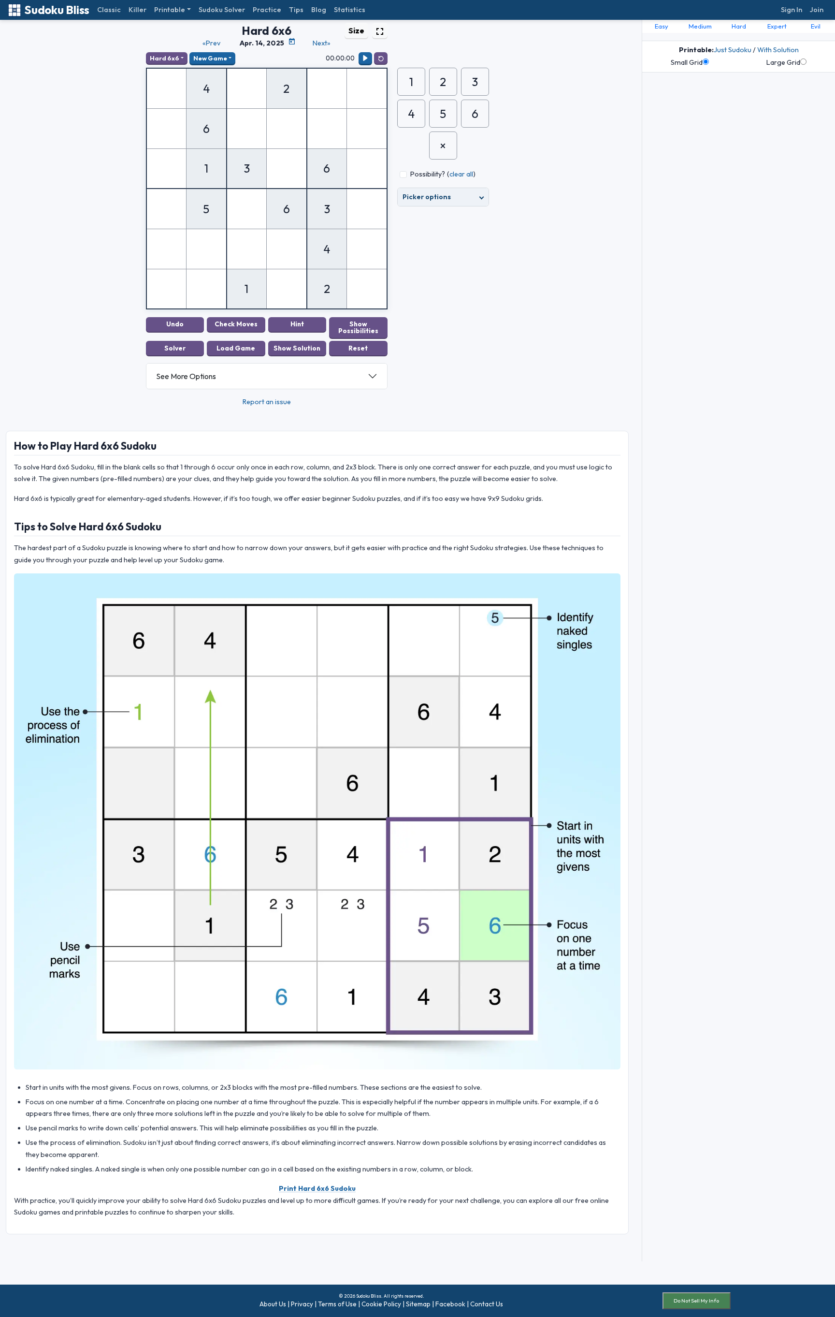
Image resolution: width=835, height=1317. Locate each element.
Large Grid (783, 62)
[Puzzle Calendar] (292, 41)
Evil (816, 26)
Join (816, 9)
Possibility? (427, 174)
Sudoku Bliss (56, 10)
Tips (296, 9)
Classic (109, 9)
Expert (777, 26)
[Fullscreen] (380, 30)
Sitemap (418, 1304)
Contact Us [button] (486, 1304)
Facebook (450, 1304)
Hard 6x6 (164, 58)
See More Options (186, 376)
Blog (318, 9)
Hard (739, 26)
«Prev (211, 43)
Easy (661, 26)
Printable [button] (169, 9)
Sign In (791, 9)
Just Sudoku (732, 49)
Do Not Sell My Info (696, 1300)
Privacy (302, 1304)
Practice (267, 9)
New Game (210, 58)
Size (356, 30)
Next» (322, 43)
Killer (137, 9)
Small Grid (687, 62)
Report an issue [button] (267, 401)
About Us (272, 1304)
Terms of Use (337, 1304)
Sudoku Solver (222, 9)
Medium (700, 26)
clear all (461, 174)
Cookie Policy (381, 1304)
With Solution (778, 49)
